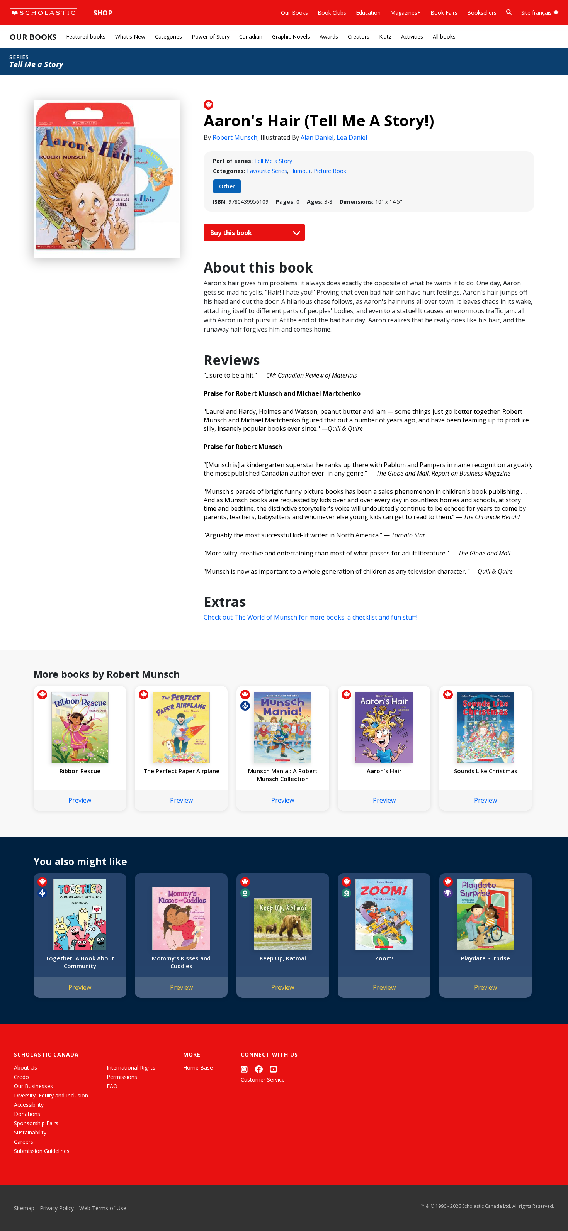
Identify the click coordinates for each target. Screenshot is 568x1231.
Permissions (122, 1076)
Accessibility (29, 1104)
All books (444, 36)
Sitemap (24, 1208)
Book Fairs (443, 12)
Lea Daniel (352, 137)
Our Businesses (33, 1086)
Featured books (85, 36)
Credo (21, 1076)
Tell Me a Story (273, 160)
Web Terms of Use (102, 1208)
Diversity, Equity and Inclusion (51, 1095)
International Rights (131, 1067)
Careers (23, 1141)
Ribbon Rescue (80, 771)
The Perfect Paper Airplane (181, 771)
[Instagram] (244, 1069)
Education (368, 12)
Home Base (198, 1067)
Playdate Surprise (485, 958)
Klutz (385, 36)
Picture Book (330, 170)
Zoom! (384, 958)
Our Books (294, 12)
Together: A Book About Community (79, 962)
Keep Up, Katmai (283, 958)
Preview (79, 800)
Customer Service (263, 1079)
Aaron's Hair (384, 771)
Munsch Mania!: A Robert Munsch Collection (283, 774)
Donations (27, 1114)
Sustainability (30, 1132)
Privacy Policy (57, 1208)
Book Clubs (332, 12)
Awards (329, 36)
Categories (168, 36)
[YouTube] (273, 1069)
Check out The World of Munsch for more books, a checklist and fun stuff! (310, 617)
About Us (25, 1067)
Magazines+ (405, 12)
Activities (412, 36)
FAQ (112, 1086)
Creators (358, 36)
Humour (300, 170)
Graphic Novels (291, 36)
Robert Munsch (235, 137)
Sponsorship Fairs (36, 1123)
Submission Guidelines (42, 1151)
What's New (130, 36)
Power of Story (211, 36)
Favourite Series (267, 170)
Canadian (250, 36)
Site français (537, 12)
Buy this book (231, 233)
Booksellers (482, 12)
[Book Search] (509, 12)
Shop (102, 12)
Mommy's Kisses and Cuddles (181, 962)
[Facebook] (259, 1069)
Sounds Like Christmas (485, 771)
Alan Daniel (317, 137)
